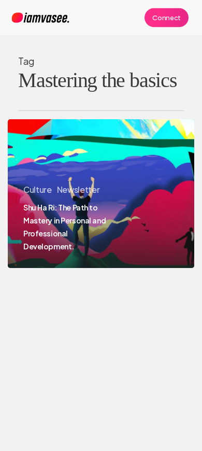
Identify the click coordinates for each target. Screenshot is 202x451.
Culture (37, 189)
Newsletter (78, 189)
